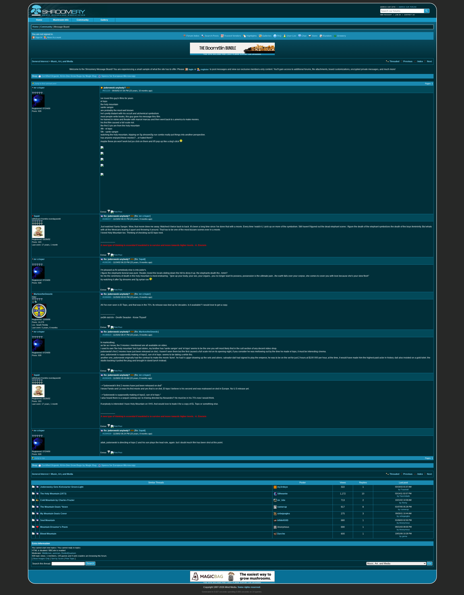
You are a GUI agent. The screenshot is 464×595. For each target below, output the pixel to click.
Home (39, 20)
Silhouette (282, 493)
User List (291, 36)
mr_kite (281, 500)
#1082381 (107, 262)
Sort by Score (57, 558)
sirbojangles (283, 513)
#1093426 (107, 378)
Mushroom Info (61, 20)
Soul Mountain (47, 520)
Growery (341, 36)
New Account (386, 14)
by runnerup (403, 509)
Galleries (267, 36)
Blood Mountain (48, 533)
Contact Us (409, 14)
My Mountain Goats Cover (53, 513)
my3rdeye (282, 487)
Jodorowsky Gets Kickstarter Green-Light (61, 487)
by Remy (403, 503)
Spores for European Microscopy (119, 76)
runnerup (282, 507)
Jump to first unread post (45, 83)
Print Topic (69, 558)
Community (83, 20)
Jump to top (39, 458)
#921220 (106, 91)
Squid (142, 259)
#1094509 (107, 434)
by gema (403, 536)
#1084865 (107, 297)
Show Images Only (41, 558)
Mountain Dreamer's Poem (54, 527)
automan (56, 553)
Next (429, 61)
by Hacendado (403, 496)
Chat (304, 36)
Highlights (251, 36)
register (205, 69)
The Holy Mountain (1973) (53, 493)
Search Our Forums (408, 6)
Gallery (104, 20)
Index (420, 61)
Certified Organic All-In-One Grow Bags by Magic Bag (69, 76)
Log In (398, 14)
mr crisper (144, 216)
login (190, 69)
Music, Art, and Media (62, 61)
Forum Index (193, 36)
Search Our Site (387, 6)
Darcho (281, 533)
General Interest (40, 61)
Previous (408, 61)
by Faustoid (403, 489)
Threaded (394, 61)
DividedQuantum (68, 553)
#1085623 (107, 335)
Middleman (46, 553)
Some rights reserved (249, 587)
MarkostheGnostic (148, 331)
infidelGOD (282, 520)
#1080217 (107, 219)
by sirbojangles (403, 516)
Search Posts (212, 36)
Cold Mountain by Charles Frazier (57, 500)
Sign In (38, 37)
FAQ (279, 36)
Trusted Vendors (232, 36)
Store (315, 36)
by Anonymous (403, 523)
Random (327, 36)
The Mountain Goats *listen (54, 507)
